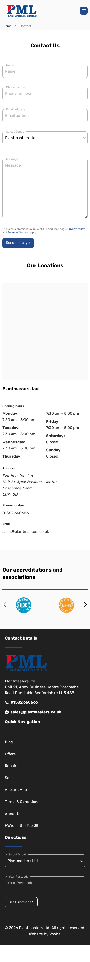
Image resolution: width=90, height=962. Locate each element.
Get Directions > (21, 902)
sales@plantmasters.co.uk (25, 531)
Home (7, 26)
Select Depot (15, 131)
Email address (15, 109)
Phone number (16, 87)
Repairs (11, 765)
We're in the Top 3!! (21, 825)
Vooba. (55, 934)
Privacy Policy (76, 229)
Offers (10, 754)
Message (12, 159)
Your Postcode (19, 876)
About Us (13, 813)
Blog (9, 742)
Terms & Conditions (22, 801)
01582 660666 (15, 513)
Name (10, 65)
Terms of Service (18, 232)
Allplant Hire (16, 789)
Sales (9, 777)
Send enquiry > (18, 243)
